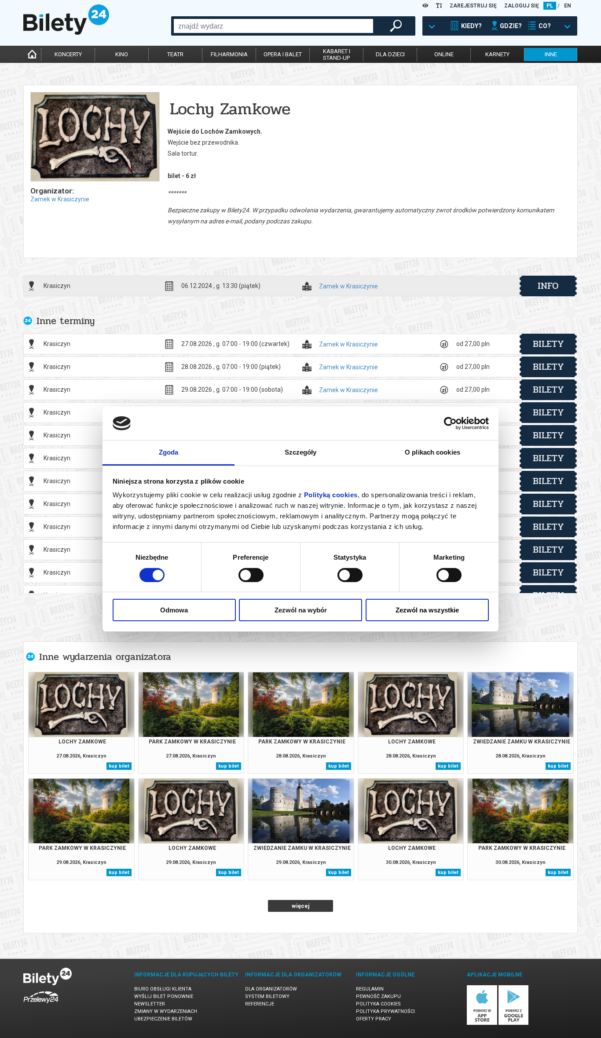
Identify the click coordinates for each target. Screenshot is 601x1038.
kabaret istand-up (336, 54)
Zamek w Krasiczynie (59, 199)
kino (121, 54)
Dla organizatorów (271, 989)
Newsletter (149, 1004)
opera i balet (283, 54)
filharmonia (229, 54)
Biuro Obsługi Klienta (162, 989)
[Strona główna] (66, 32)
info (548, 285)
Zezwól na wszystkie (427, 610)
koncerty (68, 54)
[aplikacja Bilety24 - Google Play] (513, 1023)
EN (567, 6)
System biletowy (267, 996)
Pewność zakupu (378, 996)
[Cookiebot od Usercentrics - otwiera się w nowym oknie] (450, 423)
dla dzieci (390, 54)
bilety (548, 343)
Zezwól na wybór (301, 610)
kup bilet (119, 766)
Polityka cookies (378, 1004)
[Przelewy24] (41, 1005)
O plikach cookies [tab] (432, 452)
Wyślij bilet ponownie (163, 996)
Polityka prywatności (385, 1011)
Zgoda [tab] (169, 452)
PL (549, 6)
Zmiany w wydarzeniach (165, 1011)
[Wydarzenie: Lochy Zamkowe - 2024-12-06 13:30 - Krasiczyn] (94, 137)
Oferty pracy (373, 1019)
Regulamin (370, 989)
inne (551, 54)
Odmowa (174, 610)
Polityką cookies (331, 495)
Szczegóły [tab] (301, 452)
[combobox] (273, 26)
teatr (175, 54)
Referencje (259, 1004)
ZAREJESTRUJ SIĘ (473, 6)
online (444, 54)
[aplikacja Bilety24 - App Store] (482, 1023)
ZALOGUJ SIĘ (521, 6)
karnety (497, 54)
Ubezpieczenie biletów (163, 1019)
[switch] (251, 575)
